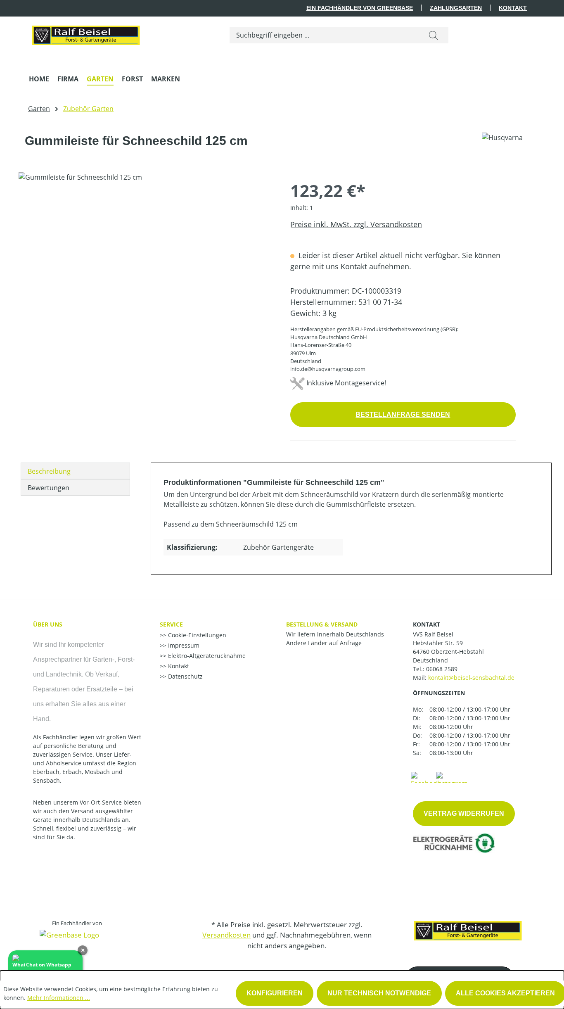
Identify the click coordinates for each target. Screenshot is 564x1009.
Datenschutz (184, 676)
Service (171, 624)
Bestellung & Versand (322, 624)
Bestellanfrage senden (402, 414)
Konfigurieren (274, 993)
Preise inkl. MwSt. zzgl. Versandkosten (356, 224)
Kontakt (513, 8)
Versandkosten (226, 935)
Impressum (182, 645)
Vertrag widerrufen (464, 813)
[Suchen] (433, 35)
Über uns (47, 624)
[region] (146, 261)
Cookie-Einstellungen (196, 635)
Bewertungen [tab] (48, 487)
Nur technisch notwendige (379, 993)
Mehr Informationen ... (58, 998)
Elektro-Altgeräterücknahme (206, 656)
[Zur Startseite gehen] (85, 33)
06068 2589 (441, 669)
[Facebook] (426, 776)
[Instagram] (452, 776)
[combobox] (324, 35)
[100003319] (146, 261)
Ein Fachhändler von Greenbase (359, 8)
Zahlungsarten (456, 8)
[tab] (75, 471)
